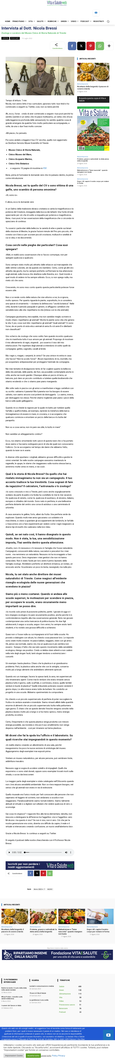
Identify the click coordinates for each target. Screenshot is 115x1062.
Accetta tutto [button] (33, 1055)
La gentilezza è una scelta (38, 1000)
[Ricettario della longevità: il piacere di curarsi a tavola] (93, 72)
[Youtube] (96, 13)
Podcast (15, 38)
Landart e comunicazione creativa (41, 986)
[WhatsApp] (100, 46)
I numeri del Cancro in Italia (11, 1005)
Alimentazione (82, 84)
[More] (109, 46)
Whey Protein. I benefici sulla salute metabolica (11, 998)
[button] (108, 21)
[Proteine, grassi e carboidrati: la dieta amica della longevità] (43, 916)
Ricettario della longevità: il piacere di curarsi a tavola (12, 930)
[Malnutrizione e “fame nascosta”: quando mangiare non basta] (71, 916)
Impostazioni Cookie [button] (14, 1055)
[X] (81, 46)
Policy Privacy (58, 1055)
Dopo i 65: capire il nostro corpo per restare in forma (98, 930)
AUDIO (50, 889)
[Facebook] (72, 46)
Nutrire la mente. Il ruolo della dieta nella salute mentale (14, 989)
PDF (45, 168)
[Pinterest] (90, 46)
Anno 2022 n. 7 (39, 889)
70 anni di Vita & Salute (37, 993)
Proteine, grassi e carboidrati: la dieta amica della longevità (43, 930)
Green (5, 38)
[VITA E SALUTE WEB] (57, 3)
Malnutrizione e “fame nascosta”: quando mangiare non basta (92, 171)
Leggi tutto (46, 1055)
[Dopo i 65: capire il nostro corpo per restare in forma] (100, 916)
